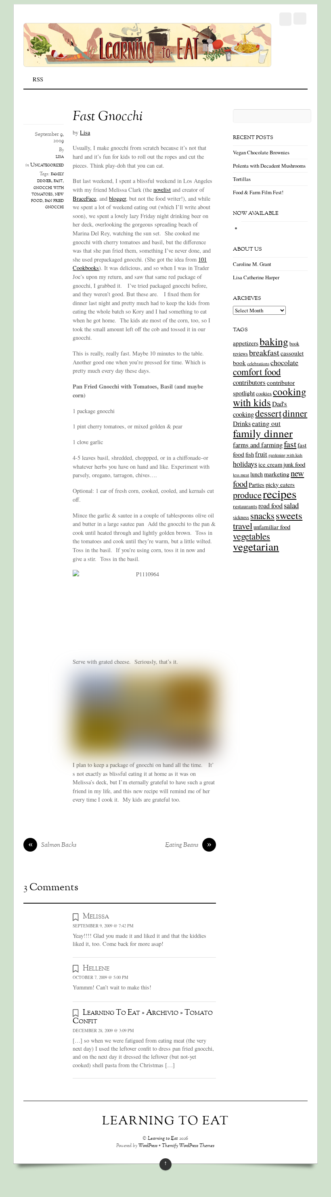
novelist (162, 189)
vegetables (251, 536)
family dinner (50, 177)
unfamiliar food (271, 527)
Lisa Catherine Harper (256, 277)
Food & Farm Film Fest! (258, 192)
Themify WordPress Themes (188, 1146)
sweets (289, 515)
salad (291, 505)
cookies (264, 393)
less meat (241, 475)
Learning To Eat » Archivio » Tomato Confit (143, 1017)
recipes (279, 493)
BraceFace (84, 198)
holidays (245, 464)
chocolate (284, 362)
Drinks (242, 423)
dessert (268, 413)
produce (247, 494)
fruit (261, 454)
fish (249, 454)
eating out (266, 423)
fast (58, 181)
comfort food (257, 372)
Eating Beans (188, 845)
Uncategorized (47, 165)
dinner (295, 413)
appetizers (245, 343)
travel (242, 526)
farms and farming (258, 444)
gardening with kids (285, 455)
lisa (60, 156)
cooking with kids (269, 396)
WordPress (147, 1146)
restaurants (245, 506)
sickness (241, 517)
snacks (262, 515)
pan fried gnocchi (54, 204)
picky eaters (280, 484)
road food (270, 505)
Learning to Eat (163, 1138)
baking (274, 341)
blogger (117, 198)
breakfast (264, 352)
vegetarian (256, 546)
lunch (256, 474)
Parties (256, 484)
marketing (276, 474)
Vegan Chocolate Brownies (261, 152)
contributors (249, 382)
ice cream (270, 464)
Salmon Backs (52, 845)
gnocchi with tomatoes (47, 191)
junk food (294, 464)
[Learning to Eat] (147, 62)
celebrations (258, 363)
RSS (38, 79)
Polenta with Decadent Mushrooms (269, 165)
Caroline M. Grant (252, 264)
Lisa (85, 132)
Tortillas (242, 179)
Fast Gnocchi (107, 117)
